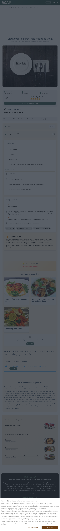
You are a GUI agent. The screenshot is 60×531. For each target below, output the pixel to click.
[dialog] (30, 514)
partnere (11, 503)
